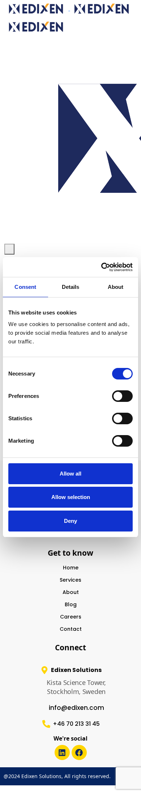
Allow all (70, 473)
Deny (70, 521)
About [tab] (116, 287)
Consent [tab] (25, 287)
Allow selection (70, 497)
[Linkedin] (62, 752)
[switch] (122, 396)
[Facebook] (79, 752)
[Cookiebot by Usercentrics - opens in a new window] (101, 267)
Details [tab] (71, 287)
